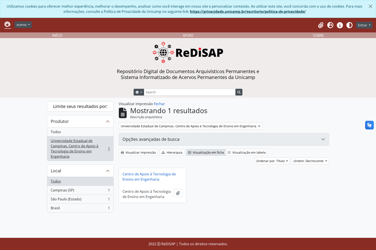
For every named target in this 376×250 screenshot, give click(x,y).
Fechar (159, 103)
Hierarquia (174, 152)
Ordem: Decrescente (309, 161)
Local (56, 171)
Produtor (60, 121)
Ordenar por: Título (270, 161)
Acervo (22, 25)
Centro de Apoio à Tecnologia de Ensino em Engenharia (149, 177)
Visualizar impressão (140, 152)
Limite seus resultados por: (80, 106)
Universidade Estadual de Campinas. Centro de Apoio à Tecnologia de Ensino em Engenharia (80, 148)
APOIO (188, 35)
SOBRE (318, 35)
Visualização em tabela (249, 152)
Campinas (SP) (80, 191)
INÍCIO (57, 35)
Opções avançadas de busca (151, 139)
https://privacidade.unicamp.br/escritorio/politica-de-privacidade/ (248, 11)
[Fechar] (370, 6)
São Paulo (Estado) (80, 200)
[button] (321, 25)
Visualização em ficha (208, 152)
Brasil (80, 209)
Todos (56, 131)
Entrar (363, 25)
